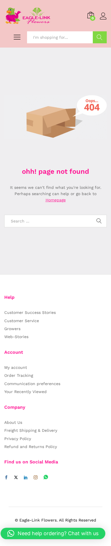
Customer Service (21, 320)
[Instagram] (35, 477)
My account (15, 367)
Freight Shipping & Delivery (30, 430)
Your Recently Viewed (25, 391)
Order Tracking (18, 375)
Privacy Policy (17, 438)
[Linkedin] (25, 478)
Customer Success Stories (30, 312)
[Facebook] (6, 478)
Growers (12, 328)
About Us (13, 422)
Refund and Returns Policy (30, 446)
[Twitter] (16, 478)
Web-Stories (16, 336)
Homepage (56, 200)
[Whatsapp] (46, 477)
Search (100, 37)
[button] (53, 533)
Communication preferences (32, 383)
